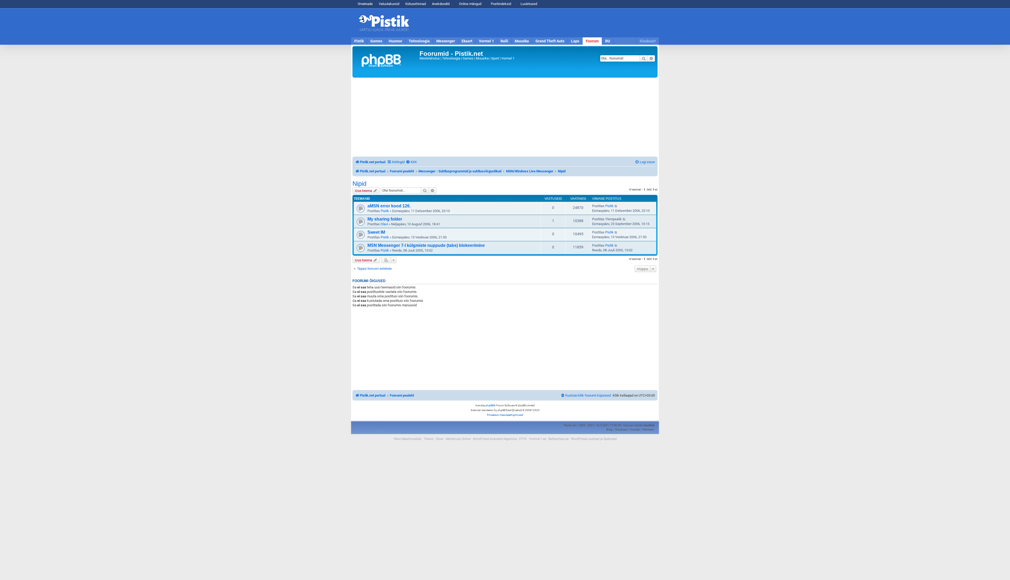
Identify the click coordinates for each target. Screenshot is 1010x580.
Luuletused (528, 4)
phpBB (489, 405)
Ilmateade (365, 4)
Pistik (359, 41)
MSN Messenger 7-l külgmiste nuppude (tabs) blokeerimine (426, 245)
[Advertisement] (535, 23)
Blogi (609, 429)
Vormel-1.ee (537, 439)
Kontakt (635, 429)
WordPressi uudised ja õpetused (594, 439)
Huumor (395, 41)
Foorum (592, 41)
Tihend (428, 439)
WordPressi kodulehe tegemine (495, 439)
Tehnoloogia (419, 41)
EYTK (523, 439)
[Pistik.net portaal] (387, 61)
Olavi (384, 224)
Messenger (445, 41)
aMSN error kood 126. (389, 206)
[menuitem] (411, 162)
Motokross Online (458, 439)
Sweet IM (376, 232)
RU (607, 41)
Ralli (504, 41)
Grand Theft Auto (550, 41)
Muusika (522, 41)
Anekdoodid (441, 4)
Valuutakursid (389, 4)
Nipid (359, 183)
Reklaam (648, 429)
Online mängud (469, 4)
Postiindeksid (500, 4)
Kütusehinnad (415, 4)
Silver (439, 439)
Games (376, 41)
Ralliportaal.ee (558, 439)
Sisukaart (648, 41)
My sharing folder (384, 219)
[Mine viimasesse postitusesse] (616, 206)
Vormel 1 (486, 41)
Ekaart (467, 41)
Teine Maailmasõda (407, 439)
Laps (575, 41)
